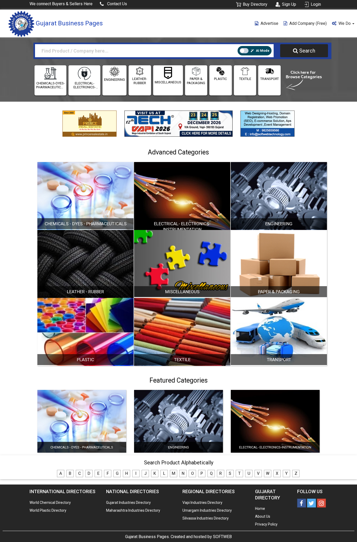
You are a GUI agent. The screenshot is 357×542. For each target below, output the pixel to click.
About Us (262, 516)
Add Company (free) (308, 23)
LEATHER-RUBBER (139, 81)
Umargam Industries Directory (207, 510)
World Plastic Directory (48, 510)
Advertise (269, 23)
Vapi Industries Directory (202, 502)
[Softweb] (267, 122)
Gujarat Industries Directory (128, 502)
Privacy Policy (266, 524)
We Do (345, 23)
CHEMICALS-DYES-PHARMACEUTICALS (50, 85)
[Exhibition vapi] (178, 124)
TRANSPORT (269, 79)
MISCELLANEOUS (168, 82)
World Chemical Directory (50, 502)
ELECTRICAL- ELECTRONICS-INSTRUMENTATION (84, 85)
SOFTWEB (222, 536)
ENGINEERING (114, 80)
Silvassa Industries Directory (205, 518)
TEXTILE (245, 79)
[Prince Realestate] (89, 122)
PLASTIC (220, 79)
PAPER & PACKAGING (196, 81)
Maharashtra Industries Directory (133, 510)
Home (260, 508)
